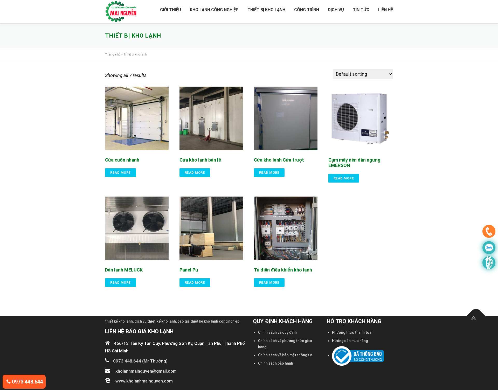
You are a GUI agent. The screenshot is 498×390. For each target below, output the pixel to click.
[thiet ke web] (488, 232)
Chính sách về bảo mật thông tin (285, 355)
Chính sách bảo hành (275, 363)
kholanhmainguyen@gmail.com (146, 371)
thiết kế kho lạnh (119, 321)
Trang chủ (112, 54)
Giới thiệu (170, 9)
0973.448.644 (27, 382)
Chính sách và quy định (277, 332)
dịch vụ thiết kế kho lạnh (155, 321)
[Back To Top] (476, 316)
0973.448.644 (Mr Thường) (140, 361)
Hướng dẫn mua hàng (350, 341)
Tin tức (361, 9)
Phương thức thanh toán (353, 332)
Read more (120, 173)
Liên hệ (385, 9)
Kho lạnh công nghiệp (214, 9)
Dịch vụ (336, 9)
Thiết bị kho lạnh (266, 9)
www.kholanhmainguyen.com (144, 381)
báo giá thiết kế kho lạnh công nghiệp (208, 321)
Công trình (306, 9)
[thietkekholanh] (488, 262)
